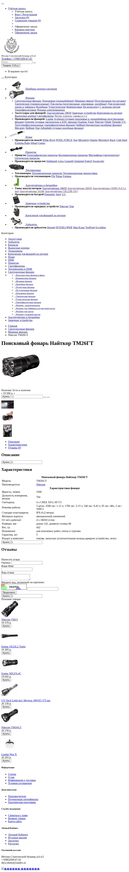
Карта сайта (15, 821)
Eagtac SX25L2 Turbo (13, 646)
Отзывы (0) (14, 447)
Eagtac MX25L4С (11, 673)
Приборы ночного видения (41, 88)
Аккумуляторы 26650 (79, 188)
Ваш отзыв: (7, 572)
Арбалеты (31, 224)
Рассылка (13, 843)
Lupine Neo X (9, 754)
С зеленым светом (109, 106)
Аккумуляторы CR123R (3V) (61, 191)
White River (48, 140)
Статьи (12, 774)
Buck (112, 140)
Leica (61, 161)
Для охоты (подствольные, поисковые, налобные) (78, 103)
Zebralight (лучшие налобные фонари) (62, 128)
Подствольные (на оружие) (110, 100)
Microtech (83, 140)
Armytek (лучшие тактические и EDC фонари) (51, 122)
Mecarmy (20, 128)
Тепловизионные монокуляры (80, 173)
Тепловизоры (33, 170)
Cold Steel (121, 140)
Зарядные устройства (84, 113)
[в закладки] (45, 397)
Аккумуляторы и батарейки (41, 185)
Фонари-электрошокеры (51, 109)
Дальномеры (15, 250)
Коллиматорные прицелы (73, 155)
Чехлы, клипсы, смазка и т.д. (70, 116)
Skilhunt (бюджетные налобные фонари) (99, 125)
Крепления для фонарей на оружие (45, 215)
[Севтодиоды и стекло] (7, 435)
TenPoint (90, 227)
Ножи (28, 137)
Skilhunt (30, 128)
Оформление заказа (26, 32)
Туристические (57, 106)
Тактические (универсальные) (32, 103)
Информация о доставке (22, 780)
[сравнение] (48, 397)
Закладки (13, 840)
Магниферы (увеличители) (104, 155)
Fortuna (67, 176)
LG (64, 194)
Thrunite (116, 122)
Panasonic (49, 194)
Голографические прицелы (42, 155)
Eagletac (82, 122)
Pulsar (59, 176)
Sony (58, 194)
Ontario (94, 140)
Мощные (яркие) (84, 100)
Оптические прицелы (27, 158)
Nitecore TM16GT (11, 727)
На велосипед (91, 106)
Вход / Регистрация (26, 14)
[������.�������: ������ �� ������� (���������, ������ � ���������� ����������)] (20, 869)
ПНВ (11, 260)
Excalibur (101, 227)
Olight (107, 122)
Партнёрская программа (22, 802)
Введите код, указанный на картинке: (23, 582)
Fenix (91, 122)
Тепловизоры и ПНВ (20, 269)
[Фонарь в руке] (7, 422)
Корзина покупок (25, 29)
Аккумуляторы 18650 (59, 113)
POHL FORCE (64, 140)
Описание (14, 441)
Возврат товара (17, 818)
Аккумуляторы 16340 (32, 191)
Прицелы (30, 152)
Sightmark (51, 161)
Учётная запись (17, 8)
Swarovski (98, 161)
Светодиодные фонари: (28, 100)
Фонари (30, 97)
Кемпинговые (74, 106)
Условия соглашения (20, 783)
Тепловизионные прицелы (47, 173)
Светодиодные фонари (21, 272)
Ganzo (41, 143)
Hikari (34, 143)
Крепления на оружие (109, 113)
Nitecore (99, 122)
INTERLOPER (64, 227)
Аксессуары (15, 238)
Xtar (37, 128)
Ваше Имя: (7, 566)
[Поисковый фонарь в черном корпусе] (20, 387)
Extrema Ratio (22, 143)
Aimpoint (79, 161)
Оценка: (6, 562)
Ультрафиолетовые (25, 109)
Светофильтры (45, 116)
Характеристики (17, 444)
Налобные (42, 106)
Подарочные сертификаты (23, 799)
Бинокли (13, 244)
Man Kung (79, 227)
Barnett (51, 227)
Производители (17, 796)
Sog (75, 140)
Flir (53, 176)
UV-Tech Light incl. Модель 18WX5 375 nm (25, 700)
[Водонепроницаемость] (7, 409)
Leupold (68, 161)
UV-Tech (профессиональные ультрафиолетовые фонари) (70, 123)
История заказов (17, 837)
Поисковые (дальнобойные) (58, 100)
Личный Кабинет (18, 834)
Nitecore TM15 (9, 619)
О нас (11, 777)
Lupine (49, 119)
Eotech (88, 161)
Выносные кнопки (25, 116)
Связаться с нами (18, 815)
